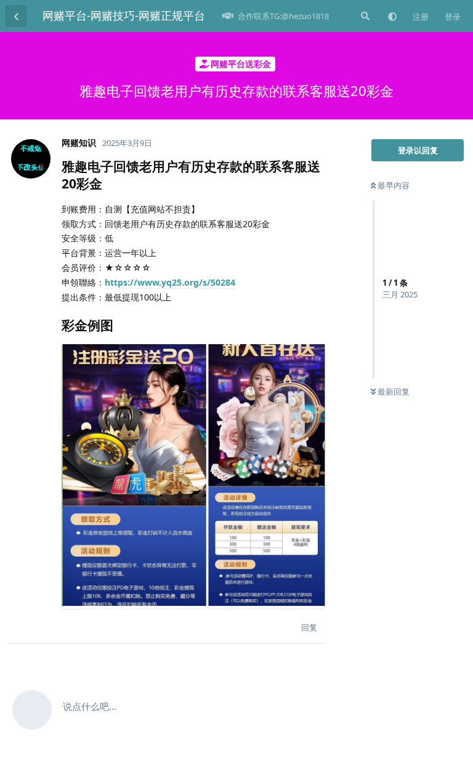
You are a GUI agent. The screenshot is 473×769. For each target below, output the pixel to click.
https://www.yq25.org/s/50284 (170, 282)
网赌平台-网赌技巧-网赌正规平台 (123, 15)
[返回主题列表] (16, 16)
